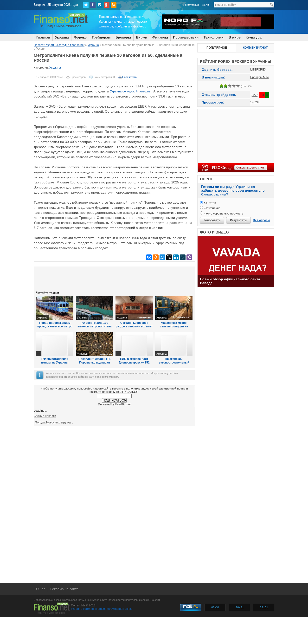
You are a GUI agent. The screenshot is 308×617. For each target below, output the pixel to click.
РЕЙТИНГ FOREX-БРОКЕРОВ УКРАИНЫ (235, 61)
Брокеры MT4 (259, 77)
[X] (169, 257)
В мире (235, 37)
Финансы (160, 37)
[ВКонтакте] (100, 5)
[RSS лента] (113, 5)
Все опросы (261, 220)
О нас (40, 589)
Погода (40, 422)
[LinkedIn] (176, 257)
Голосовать (212, 220)
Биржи (141, 37)
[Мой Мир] (162, 257)
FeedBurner (123, 404)
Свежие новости (45, 416)
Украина (62, 37)
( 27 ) (254, 95)
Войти (205, 4)
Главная (43, 37)
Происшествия (186, 37)
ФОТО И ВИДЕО (214, 232)
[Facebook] (93, 5)
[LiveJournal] (183, 257)
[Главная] (61, 27)
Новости (52, 422)
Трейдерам (101, 37)
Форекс (80, 37)
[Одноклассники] (156, 257)
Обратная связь (121, 609)
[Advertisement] (114, 278)
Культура (254, 37)
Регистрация (191, 4)
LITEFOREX (258, 69)
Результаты (238, 220)
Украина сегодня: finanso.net (130, 91)
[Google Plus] (106, 5)
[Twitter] (86, 5)
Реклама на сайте (64, 589)
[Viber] (189, 257)
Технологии (214, 37)
